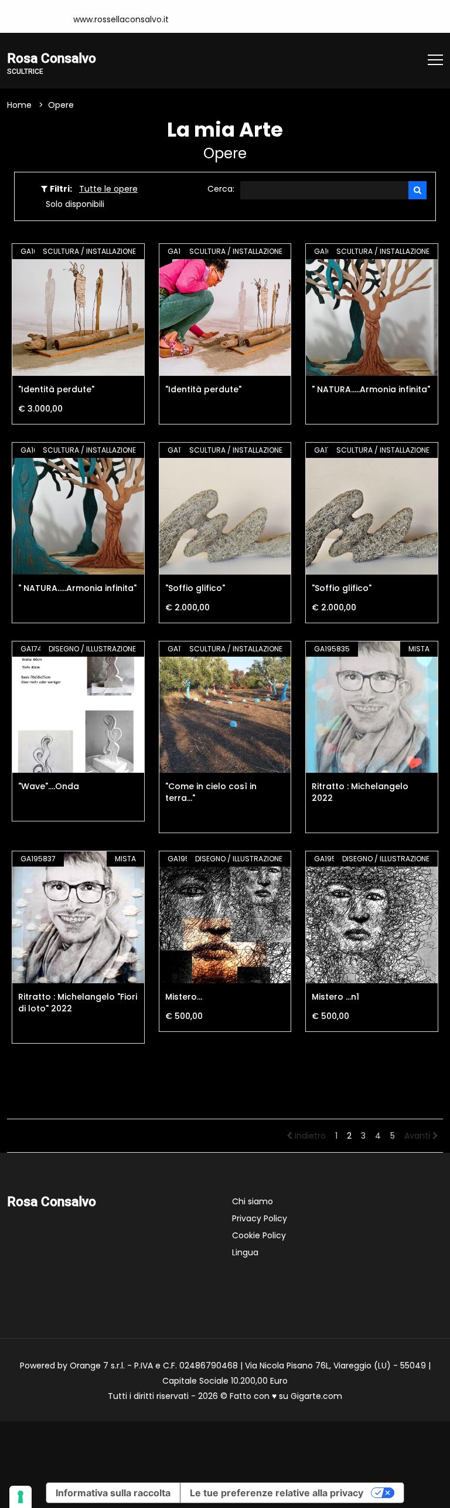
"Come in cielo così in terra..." (211, 792)
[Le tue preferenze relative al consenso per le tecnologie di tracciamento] (20, 1497)
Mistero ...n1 (335, 997)
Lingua (245, 1252)
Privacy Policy (259, 1218)
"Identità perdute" (56, 389)
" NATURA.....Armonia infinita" (371, 389)
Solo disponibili (75, 204)
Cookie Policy (259, 1235)
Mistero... (183, 997)
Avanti (418, 1136)
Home (19, 105)
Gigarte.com (316, 1396)
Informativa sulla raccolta (113, 1493)
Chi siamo (252, 1201)
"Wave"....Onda (48, 786)
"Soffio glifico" (195, 588)
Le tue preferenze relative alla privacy (276, 1493)
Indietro (309, 1136)
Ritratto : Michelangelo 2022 (360, 792)
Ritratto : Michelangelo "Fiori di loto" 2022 (77, 1002)
